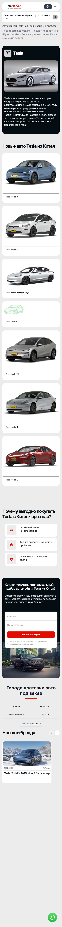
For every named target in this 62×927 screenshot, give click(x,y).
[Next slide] (57, 732)
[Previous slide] (51, 732)
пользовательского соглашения (23, 644)
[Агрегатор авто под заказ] (13, 6)
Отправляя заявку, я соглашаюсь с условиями (28, 642)
